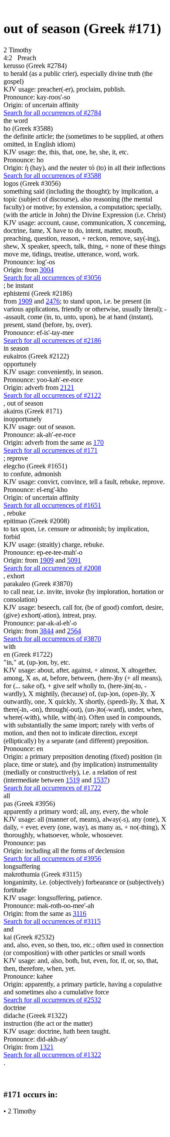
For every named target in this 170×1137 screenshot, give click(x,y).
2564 (74, 631)
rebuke (16, 513)
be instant (20, 285)
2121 (67, 387)
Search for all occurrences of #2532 (52, 1000)
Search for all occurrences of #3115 (52, 921)
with (9, 646)
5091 (74, 560)
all (6, 795)
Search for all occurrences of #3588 (52, 175)
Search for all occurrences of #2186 (52, 340)
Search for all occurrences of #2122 (52, 395)
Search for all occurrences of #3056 (52, 277)
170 (98, 442)
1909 (25, 301)
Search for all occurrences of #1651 (52, 505)
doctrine (14, 1007)
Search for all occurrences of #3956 (52, 858)
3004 (47, 269)
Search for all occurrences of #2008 (52, 568)
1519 (73, 780)
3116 (79, 913)
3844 (47, 631)
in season (16, 348)
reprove (17, 458)
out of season (25, 403)
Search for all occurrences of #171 (50, 450)
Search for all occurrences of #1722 (52, 788)
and (8, 929)
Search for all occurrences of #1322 (52, 1054)
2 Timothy (22, 1111)
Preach (26, 57)
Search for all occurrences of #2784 (52, 112)
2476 (53, 301)
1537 (100, 780)
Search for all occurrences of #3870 (52, 638)
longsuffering (21, 866)
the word (15, 120)
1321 (47, 1047)
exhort (15, 576)
